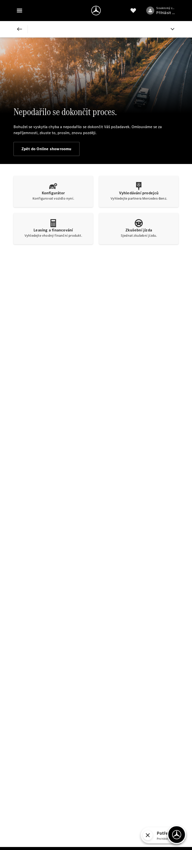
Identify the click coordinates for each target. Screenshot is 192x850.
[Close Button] (20, 29)
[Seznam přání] (133, 11)
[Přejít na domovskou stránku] (96, 10)
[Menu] (20, 10)
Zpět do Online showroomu (47, 148)
